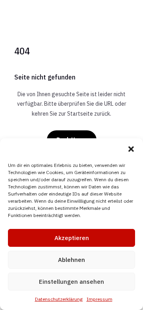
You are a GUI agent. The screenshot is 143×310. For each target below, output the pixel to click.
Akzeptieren (71, 238)
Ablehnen (71, 260)
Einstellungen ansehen (71, 281)
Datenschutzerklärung (59, 299)
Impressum (99, 299)
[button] (131, 149)
